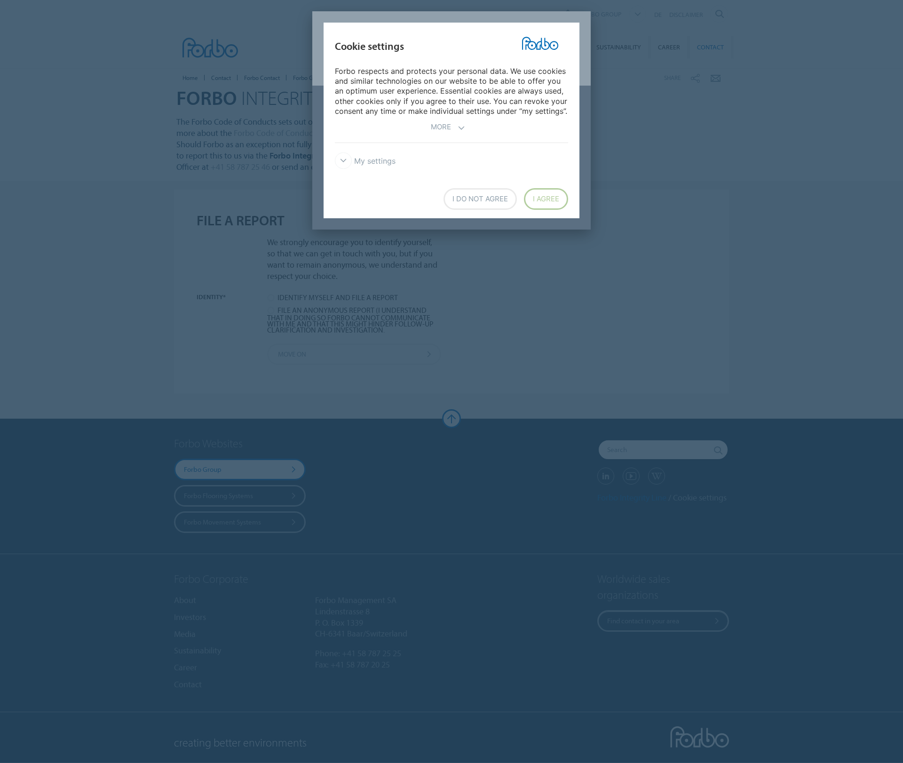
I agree (546, 198)
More (441, 126)
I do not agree (480, 198)
